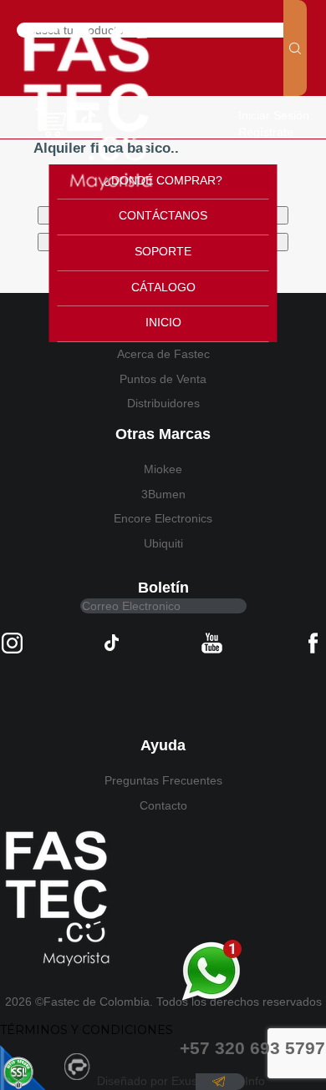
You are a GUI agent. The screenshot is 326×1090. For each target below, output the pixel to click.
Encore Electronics (163, 518)
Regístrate (265, 132)
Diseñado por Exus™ (153, 1080)
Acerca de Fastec (163, 354)
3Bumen (163, 494)
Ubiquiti (163, 543)
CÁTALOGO (163, 287)
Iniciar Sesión (273, 115)
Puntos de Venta (163, 379)
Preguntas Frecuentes (163, 780)
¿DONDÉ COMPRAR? (163, 180)
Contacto (163, 805)
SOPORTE (163, 251)
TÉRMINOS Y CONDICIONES (86, 1029)
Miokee (163, 469)
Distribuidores (163, 403)
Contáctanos (163, 215)
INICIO (163, 322)
